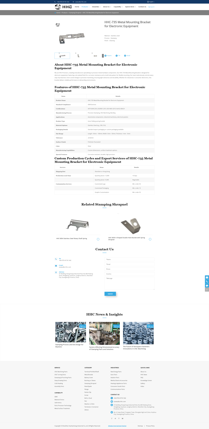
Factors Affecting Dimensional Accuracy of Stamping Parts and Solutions (104, 348)
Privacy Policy (150, 426)
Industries (95, 7)
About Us (106, 7)
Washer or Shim (89, 404)
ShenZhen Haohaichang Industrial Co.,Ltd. (75, 426)
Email (128, 55)
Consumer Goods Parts (118, 386)
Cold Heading (59, 383)
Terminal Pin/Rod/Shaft (91, 372)
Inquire (109, 55)
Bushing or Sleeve (89, 380)
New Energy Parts (116, 372)
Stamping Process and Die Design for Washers (69, 346)
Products (85, 7)
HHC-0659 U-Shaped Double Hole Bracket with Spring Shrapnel (126, 239)
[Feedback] (207, 286)
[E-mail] (207, 277)
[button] (103, 56)
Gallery (143, 383)
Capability (117, 7)
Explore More (129, 7)
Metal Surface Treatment (62, 408)
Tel (119, 55)
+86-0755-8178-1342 (63, 2)
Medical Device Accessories (119, 380)
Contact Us (142, 7)
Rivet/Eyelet (88, 386)
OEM (56, 397)
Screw (86, 395)
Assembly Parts (59, 386)
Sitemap (140, 426)
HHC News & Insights (104, 314)
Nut (85, 401)
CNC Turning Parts (60, 375)
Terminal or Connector (91, 407)
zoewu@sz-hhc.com (80, 2)
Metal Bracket (88, 375)
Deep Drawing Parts (61, 380)
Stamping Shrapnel (75, 13)
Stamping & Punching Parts (63, 377)
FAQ (142, 377)
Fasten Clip (87, 392)
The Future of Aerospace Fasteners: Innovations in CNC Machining (136, 347)
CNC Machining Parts (61, 372)
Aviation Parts (115, 377)
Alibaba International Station (117, 426)
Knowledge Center (146, 380)
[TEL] (207, 281)
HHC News (144, 375)
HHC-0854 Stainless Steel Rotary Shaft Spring (71, 238)
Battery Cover (88, 377)
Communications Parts (118, 389)
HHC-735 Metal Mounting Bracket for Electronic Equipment (101, 13)
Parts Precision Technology (63, 405)
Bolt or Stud (88, 398)
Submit (110, 294)
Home (77, 7)
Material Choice (59, 400)
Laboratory (58, 402)
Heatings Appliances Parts (119, 383)
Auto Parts (114, 375)
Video (142, 386)
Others (86, 410)
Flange (86, 389)
